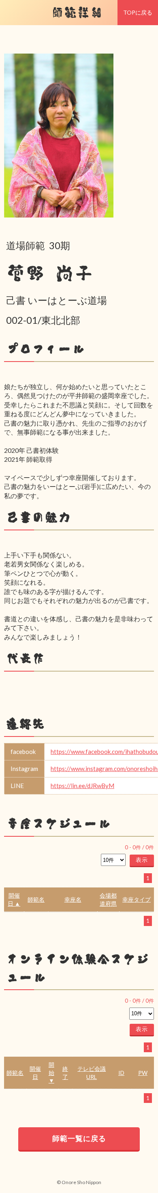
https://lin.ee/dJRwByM (82, 785)
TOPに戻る (137, 12)
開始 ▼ (51, 1072)
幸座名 (72, 899)
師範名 (36, 899)
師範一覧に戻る (79, 1138)
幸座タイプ (136, 899)
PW (142, 1072)
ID (121, 1072)
